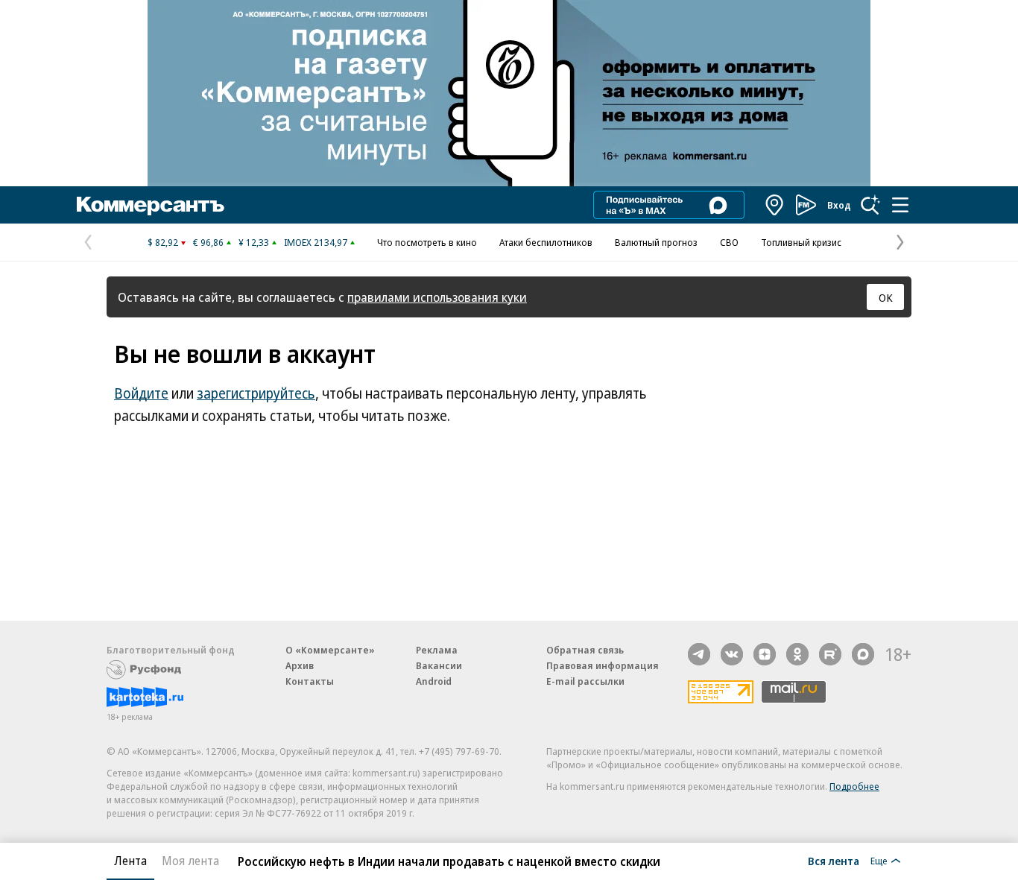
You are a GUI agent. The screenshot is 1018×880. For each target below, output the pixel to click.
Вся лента (833, 860)
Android (434, 681)
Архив (299, 665)
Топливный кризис (801, 242)
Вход (839, 205)
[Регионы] (775, 205)
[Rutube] (830, 654)
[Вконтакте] (732, 654)
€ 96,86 (208, 242)
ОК (886, 297)
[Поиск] (870, 205)
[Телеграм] (699, 654)
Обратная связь (585, 649)
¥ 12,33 (253, 242)
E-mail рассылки (585, 681)
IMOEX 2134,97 (315, 242)
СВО (729, 242)
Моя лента (190, 860)
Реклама (437, 649)
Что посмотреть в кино (427, 242)
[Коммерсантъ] (150, 204)
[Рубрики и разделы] (900, 205)
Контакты (309, 681)
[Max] (863, 654)
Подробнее (854, 786)
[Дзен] (764, 654)
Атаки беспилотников (545, 242)
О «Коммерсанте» (330, 649)
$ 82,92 (163, 242)
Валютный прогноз (656, 242)
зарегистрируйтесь (256, 393)
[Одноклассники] (797, 654)
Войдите (141, 393)
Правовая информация (602, 665)
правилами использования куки (437, 297)
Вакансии (439, 665)
